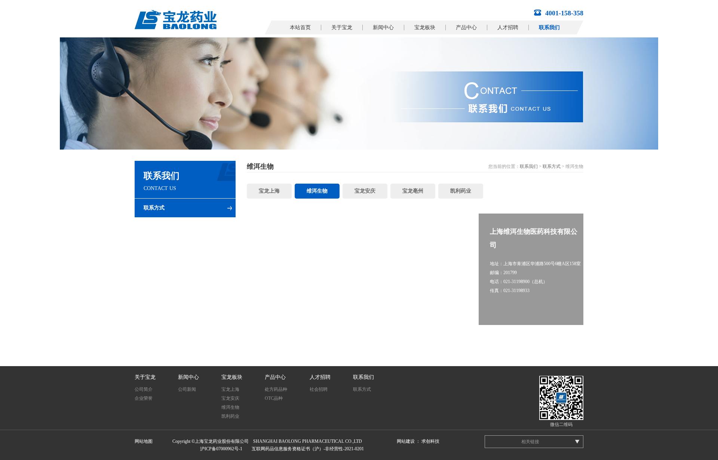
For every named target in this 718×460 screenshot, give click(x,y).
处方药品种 (276, 389)
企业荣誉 (144, 398)
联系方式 (154, 208)
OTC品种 (274, 398)
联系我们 (549, 27)
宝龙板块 (424, 27)
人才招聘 (507, 27)
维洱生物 (317, 191)
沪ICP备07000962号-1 (221, 448)
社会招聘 (319, 389)
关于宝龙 (341, 27)
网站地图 (144, 441)
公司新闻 (187, 389)
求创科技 (430, 441)
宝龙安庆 (365, 191)
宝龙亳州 (412, 191)
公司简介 (144, 389)
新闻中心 (383, 27)
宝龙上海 (269, 191)
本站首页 (300, 27)
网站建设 (406, 441)
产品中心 (466, 27)
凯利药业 (460, 191)
